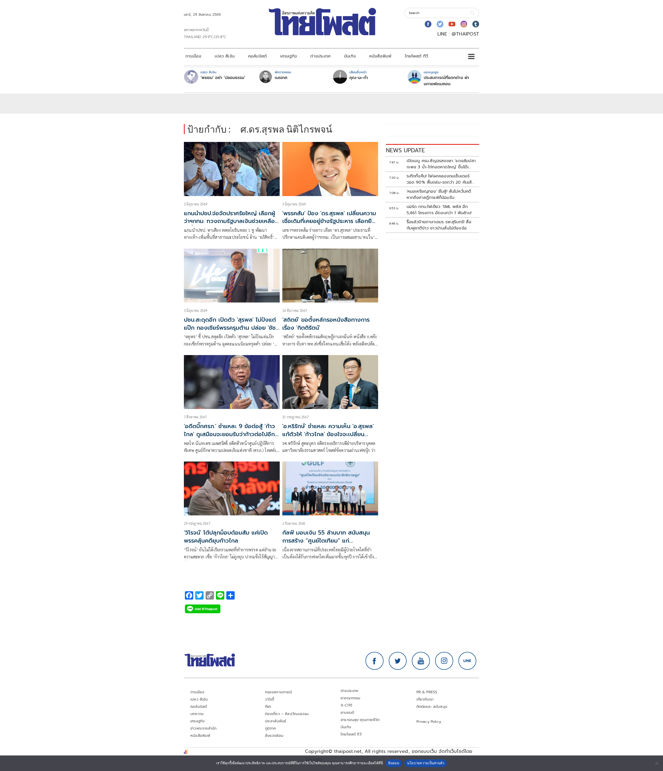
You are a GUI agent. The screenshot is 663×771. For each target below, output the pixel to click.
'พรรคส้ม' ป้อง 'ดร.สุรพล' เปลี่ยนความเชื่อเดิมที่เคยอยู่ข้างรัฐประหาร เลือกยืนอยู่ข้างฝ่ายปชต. (329, 221)
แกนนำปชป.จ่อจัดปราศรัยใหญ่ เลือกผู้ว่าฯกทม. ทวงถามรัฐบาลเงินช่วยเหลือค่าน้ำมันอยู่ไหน (229, 221)
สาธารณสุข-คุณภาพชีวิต (360, 720)
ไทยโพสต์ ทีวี (416, 56)
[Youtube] (452, 24)
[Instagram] (464, 24)
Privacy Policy (428, 721)
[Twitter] (440, 24)
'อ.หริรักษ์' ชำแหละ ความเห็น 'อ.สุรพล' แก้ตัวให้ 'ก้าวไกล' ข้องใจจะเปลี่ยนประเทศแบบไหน (328, 434)
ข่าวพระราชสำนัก (203, 728)
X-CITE (346, 705)
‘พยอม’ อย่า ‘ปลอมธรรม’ (222, 78)
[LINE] (467, 660)
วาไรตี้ (269, 699)
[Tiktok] (476, 24)
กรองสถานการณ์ (278, 692)
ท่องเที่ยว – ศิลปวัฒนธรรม (287, 714)
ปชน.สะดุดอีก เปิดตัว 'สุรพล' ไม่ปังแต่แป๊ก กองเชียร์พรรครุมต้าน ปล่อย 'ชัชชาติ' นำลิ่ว (230, 327)
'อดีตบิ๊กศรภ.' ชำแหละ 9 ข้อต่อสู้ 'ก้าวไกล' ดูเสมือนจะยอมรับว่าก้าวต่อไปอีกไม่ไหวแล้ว (229, 434)
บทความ (197, 714)
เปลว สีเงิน (225, 56)
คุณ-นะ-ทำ (358, 78)
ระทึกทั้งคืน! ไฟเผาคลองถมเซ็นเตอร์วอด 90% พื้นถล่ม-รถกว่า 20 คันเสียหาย (440, 179)
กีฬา (268, 706)
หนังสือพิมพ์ (380, 56)
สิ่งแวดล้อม (274, 735)
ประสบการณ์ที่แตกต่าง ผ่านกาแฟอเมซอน (446, 81)
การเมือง (193, 56)
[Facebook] (428, 24)
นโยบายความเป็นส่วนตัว (425, 763)
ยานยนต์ (347, 712)
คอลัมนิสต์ (257, 56)
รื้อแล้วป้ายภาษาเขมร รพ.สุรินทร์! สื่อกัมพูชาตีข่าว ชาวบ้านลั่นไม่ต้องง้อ (439, 225)
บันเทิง (350, 56)
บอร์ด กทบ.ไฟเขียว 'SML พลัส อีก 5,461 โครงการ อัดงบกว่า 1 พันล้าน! (439, 210)
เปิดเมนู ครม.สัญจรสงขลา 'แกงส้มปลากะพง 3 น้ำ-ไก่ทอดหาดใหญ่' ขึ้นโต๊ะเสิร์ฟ (441, 164)
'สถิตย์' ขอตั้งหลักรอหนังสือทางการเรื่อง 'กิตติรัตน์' (326, 323)
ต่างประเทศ (320, 56)
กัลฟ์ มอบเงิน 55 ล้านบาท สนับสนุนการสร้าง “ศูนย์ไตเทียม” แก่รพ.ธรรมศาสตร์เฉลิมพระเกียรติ (326, 540)
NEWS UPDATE (405, 150)
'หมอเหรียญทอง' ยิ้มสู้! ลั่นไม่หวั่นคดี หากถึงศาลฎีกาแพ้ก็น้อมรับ (439, 194)
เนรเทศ (281, 78)
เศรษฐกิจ (288, 56)
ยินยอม (393, 763)
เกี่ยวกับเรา (425, 699)
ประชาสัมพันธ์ (275, 721)
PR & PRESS (426, 692)
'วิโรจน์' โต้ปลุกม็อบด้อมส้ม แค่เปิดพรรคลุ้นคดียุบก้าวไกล (226, 536)
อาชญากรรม (351, 698)
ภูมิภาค (270, 728)
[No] (656, 763)
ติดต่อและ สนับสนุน (432, 706)
